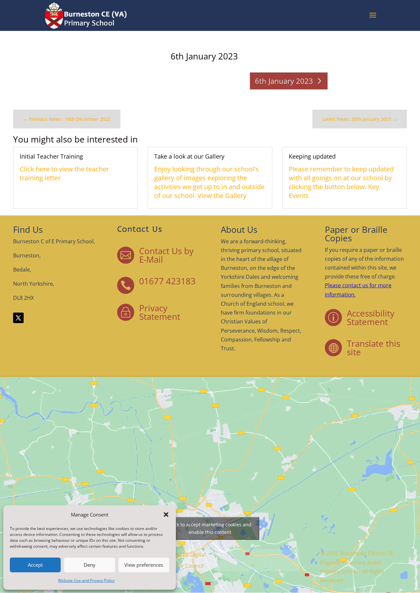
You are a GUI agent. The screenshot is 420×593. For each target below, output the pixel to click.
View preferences (143, 564)
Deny (89, 564)
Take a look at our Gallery (189, 156)
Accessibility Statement (370, 317)
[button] (166, 514)
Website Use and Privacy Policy (86, 580)
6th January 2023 (284, 81)
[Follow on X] (18, 318)
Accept (35, 564)
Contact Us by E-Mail (166, 255)
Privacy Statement (159, 312)
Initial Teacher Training (51, 156)
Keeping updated (312, 156)
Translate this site (373, 348)
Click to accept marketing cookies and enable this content (210, 528)
